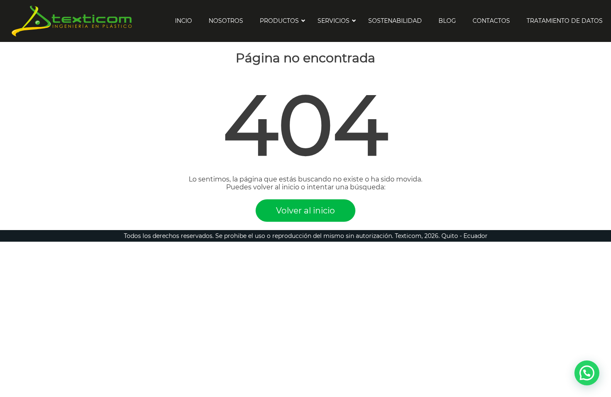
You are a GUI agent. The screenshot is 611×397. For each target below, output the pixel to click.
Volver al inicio (305, 211)
